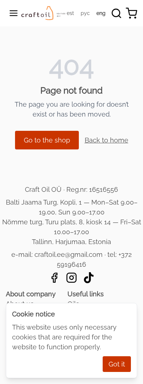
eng (101, 13)
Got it (117, 364)
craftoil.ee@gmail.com (68, 254)
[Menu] (13, 13)
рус (85, 13)
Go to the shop (47, 140)
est (70, 13)
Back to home (106, 140)
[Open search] (116, 13)
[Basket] (131, 13)
